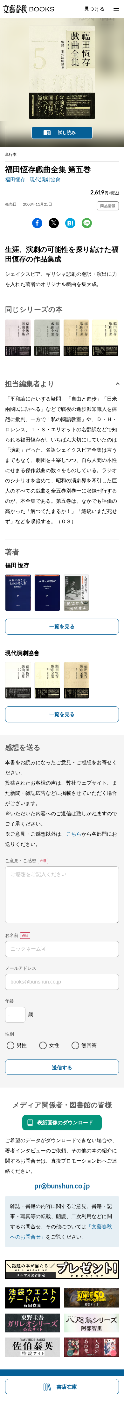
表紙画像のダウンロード (65, 1122)
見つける (94, 8)
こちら (73, 834)
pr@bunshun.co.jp (62, 1186)
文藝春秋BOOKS (28, 9)
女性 (54, 1045)
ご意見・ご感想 (20, 861)
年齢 (9, 1001)
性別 (9, 1034)
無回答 (89, 1045)
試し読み (67, 133)
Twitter (54, 223)
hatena (70, 223)
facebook (37, 223)
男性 (22, 1045)
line (87, 223)
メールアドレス (20, 968)
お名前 (11, 935)
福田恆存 (15, 179)
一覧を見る (62, 626)
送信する (62, 1067)
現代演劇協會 (45, 179)
